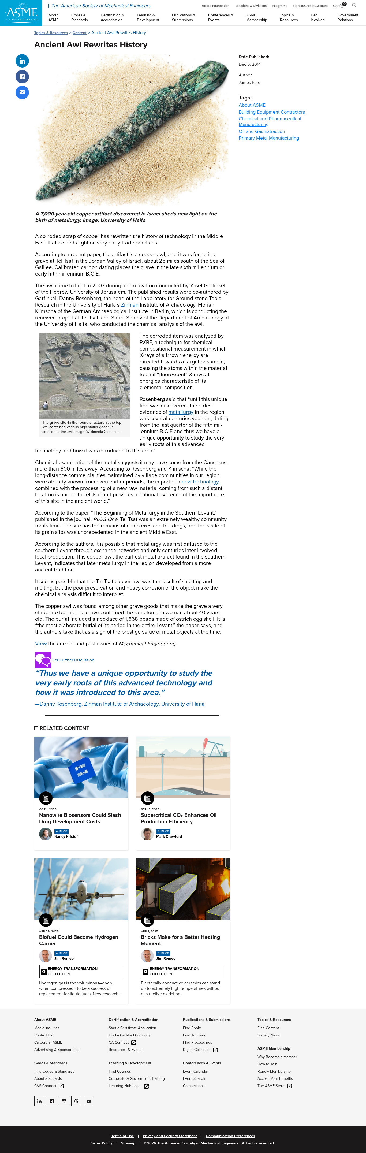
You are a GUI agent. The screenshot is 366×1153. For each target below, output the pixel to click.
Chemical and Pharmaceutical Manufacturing (270, 121)
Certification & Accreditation (133, 1019)
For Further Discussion (73, 660)
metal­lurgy (181, 412)
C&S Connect (45, 1086)
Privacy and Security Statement (170, 1136)
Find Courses (120, 1071)
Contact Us (43, 1035)
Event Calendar (195, 1071)
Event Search (194, 1078)
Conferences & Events (202, 1063)
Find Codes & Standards (54, 1071)
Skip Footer (10, 1011)
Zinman (130, 305)
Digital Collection (197, 1049)
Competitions (194, 1086)
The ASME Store (271, 1086)
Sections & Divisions (251, 6)
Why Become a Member (277, 1057)
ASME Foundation (215, 6)
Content (80, 33)
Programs (279, 6)
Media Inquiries (46, 1028)
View (41, 644)
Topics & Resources (51, 33)
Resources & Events (126, 1049)
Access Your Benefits (275, 1078)
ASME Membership (273, 1048)
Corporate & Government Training (137, 1078)
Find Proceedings (197, 1042)
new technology (200, 482)
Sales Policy (101, 1143)
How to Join (267, 1064)
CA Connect (119, 1042)
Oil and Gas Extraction (262, 131)
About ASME (252, 105)
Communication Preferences (230, 1136)
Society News (268, 1035)
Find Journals (194, 1035)
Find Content (268, 1028)
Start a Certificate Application (132, 1028)
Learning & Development (130, 1063)
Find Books (192, 1028)
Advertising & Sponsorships (57, 1049)
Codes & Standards (50, 1063)
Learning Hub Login (125, 1086)
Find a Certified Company (130, 1035)
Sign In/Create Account (310, 6)
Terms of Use (122, 1136)
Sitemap (128, 1143)
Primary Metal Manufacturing (269, 138)
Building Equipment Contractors (272, 112)
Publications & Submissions (207, 1019)
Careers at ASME (48, 1042)
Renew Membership (274, 1071)
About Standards (48, 1078)
